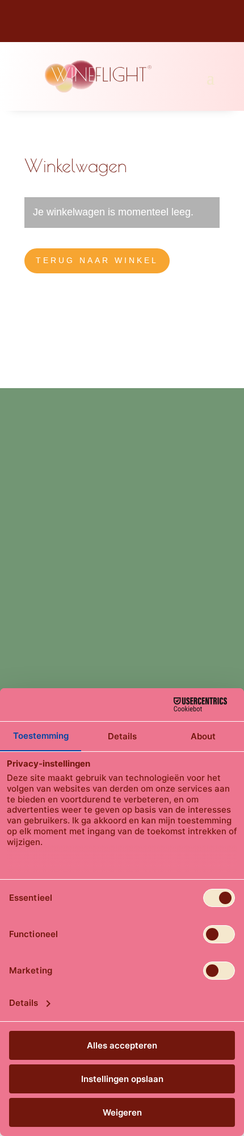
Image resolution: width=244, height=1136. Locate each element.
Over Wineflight (54, 660)
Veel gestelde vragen (64, 639)
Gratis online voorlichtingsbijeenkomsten (105, 617)
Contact (39, 554)
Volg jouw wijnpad (59, 511)
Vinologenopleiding (62, 489)
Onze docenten (53, 682)
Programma (46, 533)
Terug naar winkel (97, 260)
